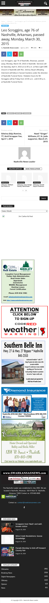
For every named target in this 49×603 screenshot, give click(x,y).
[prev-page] (23, 190)
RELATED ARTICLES (15, 169)
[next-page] (26, 190)
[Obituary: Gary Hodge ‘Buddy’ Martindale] (24, 178)
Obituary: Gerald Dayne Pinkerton (38, 185)
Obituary (9, 21)
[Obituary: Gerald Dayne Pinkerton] (40, 178)
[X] (9, 54)
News (3, 588)
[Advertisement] (24, 99)
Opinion (4, 584)
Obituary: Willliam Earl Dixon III (7, 185)
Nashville (11, 113)
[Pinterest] (15, 54)
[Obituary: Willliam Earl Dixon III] (8, 178)
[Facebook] (3, 54)
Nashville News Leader (11, 48)
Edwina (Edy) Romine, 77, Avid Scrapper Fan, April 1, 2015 (11, 136)
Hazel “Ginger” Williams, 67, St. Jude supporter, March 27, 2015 (38, 137)
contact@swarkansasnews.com (29, 502)
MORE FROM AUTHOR (33, 169)
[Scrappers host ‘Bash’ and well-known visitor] (7, 527)
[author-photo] (24, 153)
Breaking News (6, 573)
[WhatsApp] (21, 54)
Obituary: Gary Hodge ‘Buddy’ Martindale (24, 185)
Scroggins (27, 113)
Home (3, 21)
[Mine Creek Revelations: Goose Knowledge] (7, 539)
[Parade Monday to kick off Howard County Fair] (7, 551)
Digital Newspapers (8, 577)
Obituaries (5, 182)
